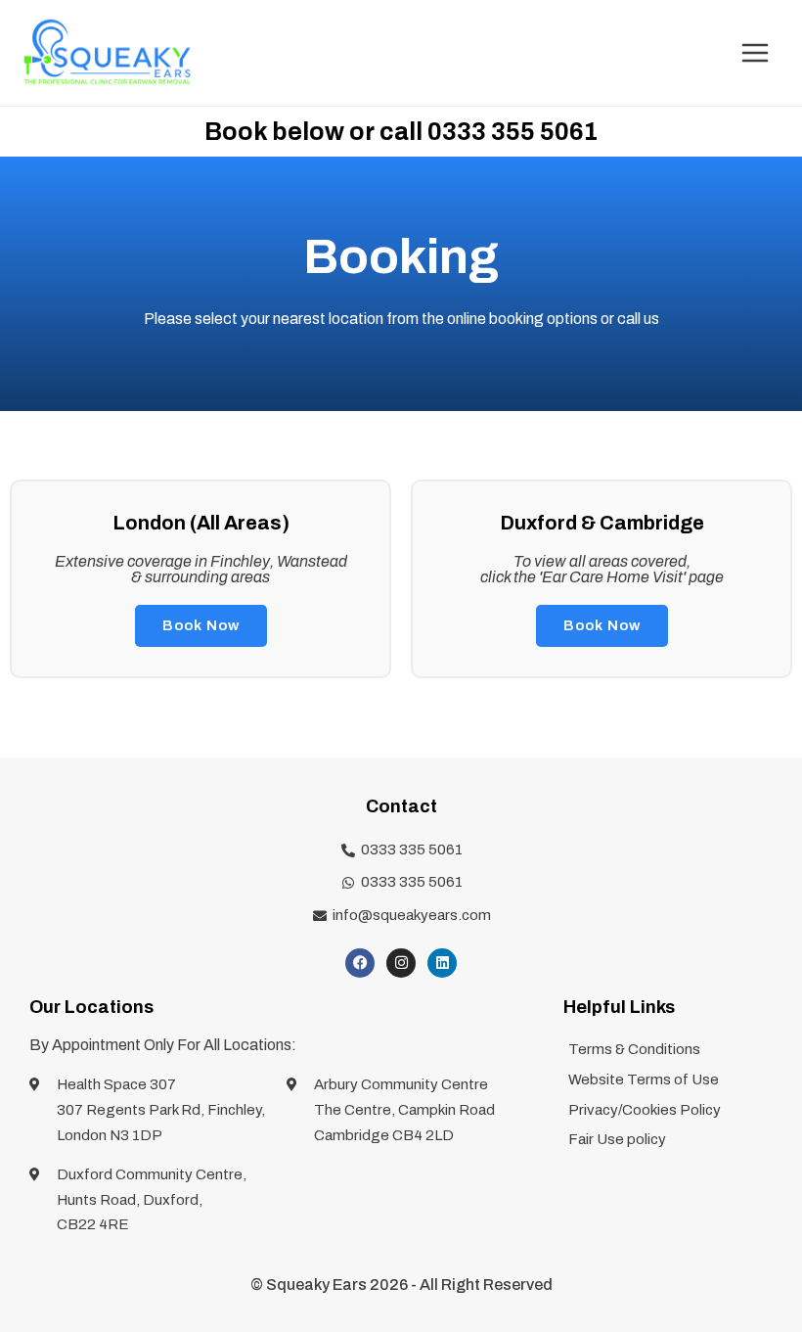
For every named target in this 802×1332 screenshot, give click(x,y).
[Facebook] (360, 963)
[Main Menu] (755, 52)
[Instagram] (401, 963)
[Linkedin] (442, 963)
